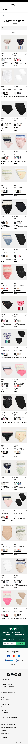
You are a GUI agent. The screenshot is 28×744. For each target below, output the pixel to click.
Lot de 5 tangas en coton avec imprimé (5, 155)
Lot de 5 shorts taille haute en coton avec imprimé (19, 385)
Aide (2, 689)
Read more (14, 23)
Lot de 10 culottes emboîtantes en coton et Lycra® (18, 515)
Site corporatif (4, 715)
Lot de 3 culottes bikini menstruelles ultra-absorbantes (5, 319)
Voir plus (13, 665)
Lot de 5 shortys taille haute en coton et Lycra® (19, 417)
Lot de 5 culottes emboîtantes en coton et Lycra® (18, 91)
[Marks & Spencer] (13, 5)
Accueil (3, 14)
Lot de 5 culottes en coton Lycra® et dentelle (6, 91)
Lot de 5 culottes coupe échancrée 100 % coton (18, 189)
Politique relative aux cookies (8, 727)
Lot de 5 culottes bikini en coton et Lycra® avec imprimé (6, 189)
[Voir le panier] (25, 4)
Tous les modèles (17, 14)
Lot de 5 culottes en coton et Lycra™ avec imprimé (19, 548)
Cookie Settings (5, 733)
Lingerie (9, 14)
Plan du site (4, 707)
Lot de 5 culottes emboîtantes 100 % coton (19, 450)
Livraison (3, 682)
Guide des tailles (5, 704)
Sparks (2, 695)
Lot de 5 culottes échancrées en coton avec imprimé (19, 58)
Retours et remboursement (8, 686)
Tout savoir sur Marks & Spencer (9, 717)
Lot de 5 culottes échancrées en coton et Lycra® (18, 156)
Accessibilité (4, 730)
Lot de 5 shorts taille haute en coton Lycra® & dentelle (19, 287)
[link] (2, 737)
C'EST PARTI (20, 643)
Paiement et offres (5, 702)
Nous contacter (5, 712)
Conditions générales (6, 721)
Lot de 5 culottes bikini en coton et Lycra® (5, 385)
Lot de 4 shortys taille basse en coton (6, 57)
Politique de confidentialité (8, 724)
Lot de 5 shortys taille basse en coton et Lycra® (6, 123)
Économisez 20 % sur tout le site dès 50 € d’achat (14, 1)
